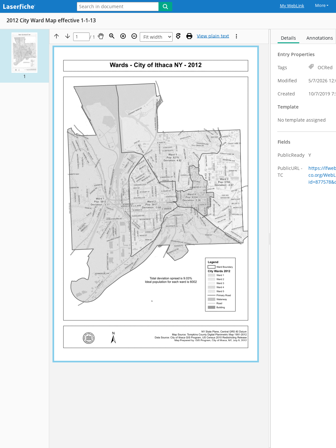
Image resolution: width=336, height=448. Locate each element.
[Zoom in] (123, 36)
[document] (303, 238)
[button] (24, 56)
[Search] (165, 6)
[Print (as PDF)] (189, 36)
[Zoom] (111, 36)
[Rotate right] (178, 36)
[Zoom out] (134, 36)
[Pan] (100, 36)
